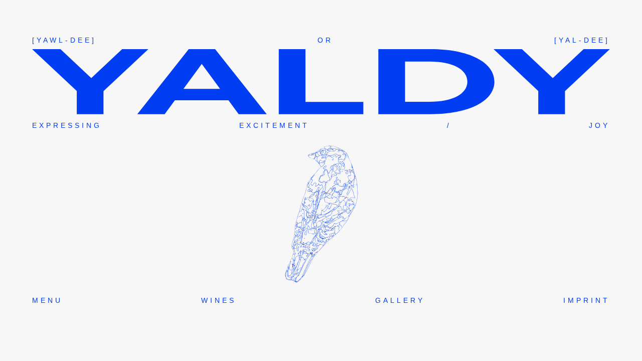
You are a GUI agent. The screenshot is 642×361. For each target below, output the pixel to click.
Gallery (400, 300)
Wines (218, 300)
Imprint (586, 300)
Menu (47, 300)
